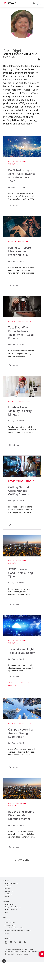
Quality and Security (10, 925)
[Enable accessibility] (4, 961)
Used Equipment (9, 894)
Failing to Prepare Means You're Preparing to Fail (19, 251)
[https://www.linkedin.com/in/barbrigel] (38, 60)
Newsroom (8, 920)
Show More (22, 859)
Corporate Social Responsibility (14, 928)
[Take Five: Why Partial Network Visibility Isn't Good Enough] (22, 306)
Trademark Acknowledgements (29, 951)
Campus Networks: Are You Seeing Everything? (20, 733)
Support (6, 901)
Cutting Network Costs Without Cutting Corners (19, 491)
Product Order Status (11, 909)
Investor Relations (10, 922)
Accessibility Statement (22, 954)
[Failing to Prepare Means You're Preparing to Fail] (22, 226)
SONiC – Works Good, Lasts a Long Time (20, 573)
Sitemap (9, 951)
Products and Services (11, 883)
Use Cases (8, 886)
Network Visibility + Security (21, 241)
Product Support (9, 904)
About (5, 917)
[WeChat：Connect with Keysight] (24, 942)
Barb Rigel (11, 187)
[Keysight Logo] (11, 3)
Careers (7, 933)
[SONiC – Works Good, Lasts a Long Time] (22, 545)
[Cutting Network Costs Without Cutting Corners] (22, 466)
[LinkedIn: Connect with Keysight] (10, 942)
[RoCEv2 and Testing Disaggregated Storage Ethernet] (22, 788)
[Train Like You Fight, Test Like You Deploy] (22, 625)
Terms (16, 951)
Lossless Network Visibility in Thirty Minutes (20, 411)
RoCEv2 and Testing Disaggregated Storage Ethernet (21, 815)
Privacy (31, 949)
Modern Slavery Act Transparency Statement (18, 930)
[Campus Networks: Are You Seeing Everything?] (22, 708)
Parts (6, 912)
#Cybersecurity (13, 683)
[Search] (34, 3)
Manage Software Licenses (13, 907)
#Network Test (26, 683)
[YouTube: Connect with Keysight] (20, 942)
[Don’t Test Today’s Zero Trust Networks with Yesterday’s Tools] (22, 146)
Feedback (10, 954)
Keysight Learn (9, 891)
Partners (7, 896)
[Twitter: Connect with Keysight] (15, 942)
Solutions (7, 888)
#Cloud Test (12, 686)
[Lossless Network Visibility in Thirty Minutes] (22, 386)
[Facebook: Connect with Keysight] (6, 942)
